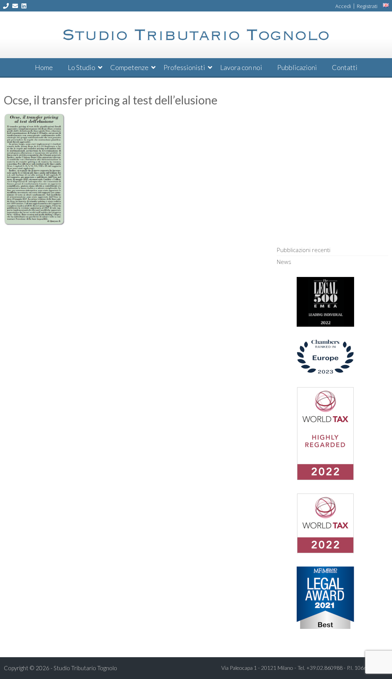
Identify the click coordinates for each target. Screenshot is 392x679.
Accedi (343, 6)
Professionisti (184, 67)
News (284, 261)
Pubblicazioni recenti (303, 250)
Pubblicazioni (297, 67)
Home (44, 67)
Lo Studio (81, 67)
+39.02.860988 (324, 667)
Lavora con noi (241, 67)
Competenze (129, 67)
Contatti (345, 67)
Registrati (367, 6)
